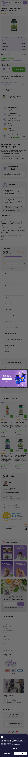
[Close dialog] (26, 371)
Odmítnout (7, 753)
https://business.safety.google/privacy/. (11, 744)
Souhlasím (20, 753)
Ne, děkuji (7, 381)
